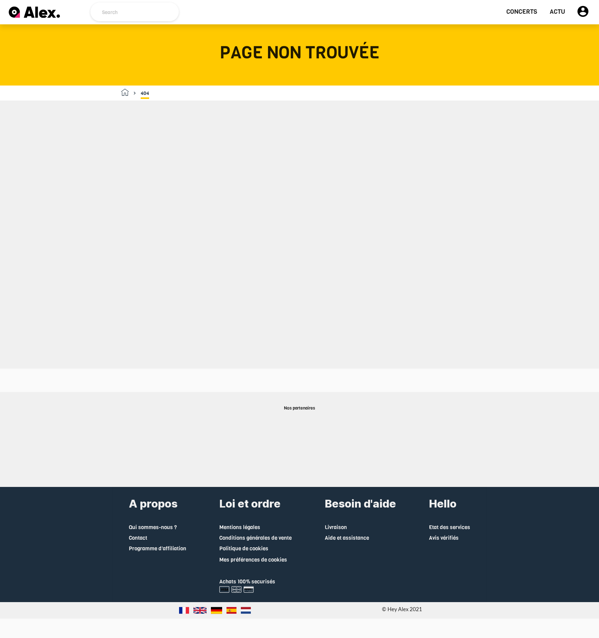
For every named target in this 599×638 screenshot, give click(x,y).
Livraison (336, 527)
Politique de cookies (243, 548)
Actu (557, 12)
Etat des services (449, 527)
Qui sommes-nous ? (153, 527)
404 (145, 93)
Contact (138, 538)
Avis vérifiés (444, 538)
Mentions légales (239, 527)
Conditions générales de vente (255, 538)
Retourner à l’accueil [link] (300, 319)
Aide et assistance (347, 538)
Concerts (521, 12)
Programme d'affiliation (157, 548)
